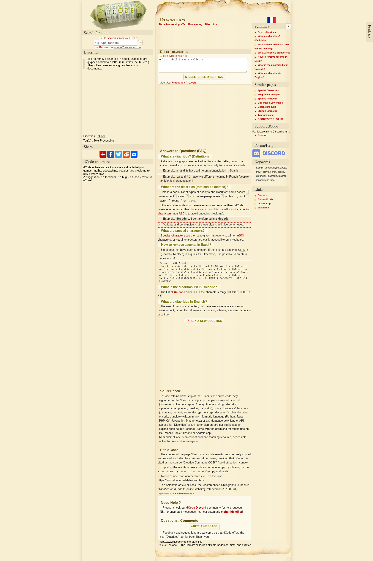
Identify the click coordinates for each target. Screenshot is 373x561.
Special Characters (268, 90)
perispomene (262, 180)
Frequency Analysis (184, 82)
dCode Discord (196, 507)
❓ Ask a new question (204, 321)
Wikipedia (263, 207)
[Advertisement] (204, 355)
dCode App (264, 203)
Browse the (120, 47)
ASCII (182, 213)
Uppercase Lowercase (270, 102)
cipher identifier (231, 511)
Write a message (204, 526)
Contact (262, 195)
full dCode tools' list (127, 47)
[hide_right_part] (288, 26)
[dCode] (118, 15)
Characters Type (267, 107)
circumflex (261, 176)
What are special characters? (274, 52)
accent (268, 167)
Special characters (173, 235)
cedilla (281, 171)
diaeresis (272, 176)
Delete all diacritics (205, 77)
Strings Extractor (267, 111)
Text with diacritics (175, 55)
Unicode (179, 292)
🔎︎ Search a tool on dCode (120, 38)
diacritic (260, 167)
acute (283, 167)
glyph (276, 167)
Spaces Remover (267, 98)
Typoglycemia (265, 115)
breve (266, 171)
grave (259, 171)
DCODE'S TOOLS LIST (270, 119)
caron (273, 171)
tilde (272, 180)
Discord (262, 135)
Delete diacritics (267, 32)
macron (282, 176)
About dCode (265, 199)
